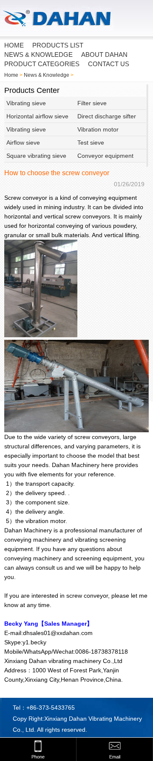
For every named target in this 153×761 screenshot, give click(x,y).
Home (11, 75)
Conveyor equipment (105, 155)
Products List (57, 45)
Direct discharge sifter (106, 116)
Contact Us (108, 63)
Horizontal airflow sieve (37, 116)
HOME (14, 45)
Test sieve (90, 142)
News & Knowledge (38, 54)
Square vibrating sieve (36, 155)
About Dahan (104, 54)
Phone (38, 756)
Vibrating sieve (26, 103)
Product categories (41, 63)
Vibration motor (98, 129)
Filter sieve (92, 103)
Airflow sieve (23, 142)
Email (114, 756)
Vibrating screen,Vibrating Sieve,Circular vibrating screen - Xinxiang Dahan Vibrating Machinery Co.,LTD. (64, 18)
